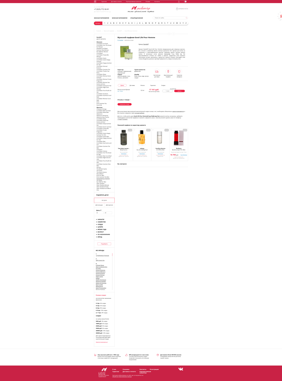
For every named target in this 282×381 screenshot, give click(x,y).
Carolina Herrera (160, 148)
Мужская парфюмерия (119, 18)
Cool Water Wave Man (103, 112)
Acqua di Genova (100, 270)
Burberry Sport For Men (178, 149)
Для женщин (99, 205)
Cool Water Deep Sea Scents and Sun (102, 121)
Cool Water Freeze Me (103, 128)
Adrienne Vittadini (101, 281)
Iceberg (142, 148)
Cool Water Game (101, 58)
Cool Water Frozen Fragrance (102, 131)
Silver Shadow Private (102, 187)
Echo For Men (100, 175)
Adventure (99, 114)
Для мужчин (109, 205)
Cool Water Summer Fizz (103, 69)
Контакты (157, 1)
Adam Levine (99, 276)
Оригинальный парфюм (168, 76)
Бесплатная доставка (157, 76)
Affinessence (99, 286)
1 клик (167, 91)
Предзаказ (123, 153)
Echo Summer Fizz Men (103, 177)
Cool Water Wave (101, 74)
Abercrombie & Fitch (101, 267)
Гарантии (104, 1)
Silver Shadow (100, 183)
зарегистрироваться (178, 111)
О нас (114, 369)
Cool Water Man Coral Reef (104, 156)
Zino (98, 190)
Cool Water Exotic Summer (104, 127)
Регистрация (154, 369)
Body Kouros (123, 149)
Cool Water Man (101, 141)
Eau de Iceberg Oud (142, 149)
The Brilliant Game (102, 169)
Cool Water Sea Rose (102, 94)
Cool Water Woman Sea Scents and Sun (103, 83)
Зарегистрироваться (102, 342)
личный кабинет (139, 113)
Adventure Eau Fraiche (103, 117)
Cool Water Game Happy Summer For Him (103, 134)
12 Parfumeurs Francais (102, 255)
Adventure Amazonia (102, 115)
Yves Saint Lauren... (124, 148)
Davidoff (145, 44)
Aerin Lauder (99, 285)
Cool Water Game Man (103, 136)
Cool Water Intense (102, 151)
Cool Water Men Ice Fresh (104, 111)
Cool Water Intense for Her (104, 85)
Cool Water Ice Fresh (102, 43)
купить (179, 91)
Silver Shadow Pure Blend (104, 188)
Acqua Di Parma (100, 273)
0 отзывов (120, 40)
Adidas (98, 278)
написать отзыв (128, 40)
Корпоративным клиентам (133, 1)
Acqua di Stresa (100, 275)
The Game (99, 170)
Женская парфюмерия (101, 18)
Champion (99, 149)
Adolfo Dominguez (101, 280)
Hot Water (99, 180)
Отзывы (148, 1)
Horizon (99, 167)
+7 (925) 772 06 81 (101, 9)
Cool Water (100, 53)
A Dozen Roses (100, 265)
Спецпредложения (136, 18)
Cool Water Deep (101, 119)
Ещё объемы (184, 155)
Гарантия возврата (179, 76)
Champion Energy (101, 109)
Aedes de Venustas (101, 283)
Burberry (178, 148)
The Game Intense (102, 172)
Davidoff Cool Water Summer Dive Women (103, 49)
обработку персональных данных (122, 376)
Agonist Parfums (100, 289)
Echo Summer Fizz (102, 103)
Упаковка (126, 369)
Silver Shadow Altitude (103, 185)
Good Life (99, 105)
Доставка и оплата (116, 1)
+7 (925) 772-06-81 (122, 119)
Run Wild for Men (101, 182)
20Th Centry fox (100, 260)
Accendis (98, 268)
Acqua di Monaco (100, 272)
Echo (98, 102)
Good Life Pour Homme (103, 178)
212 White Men (160, 149)
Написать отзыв (124, 104)
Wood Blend (100, 174)
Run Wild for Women (102, 52)
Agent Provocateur (101, 288)
